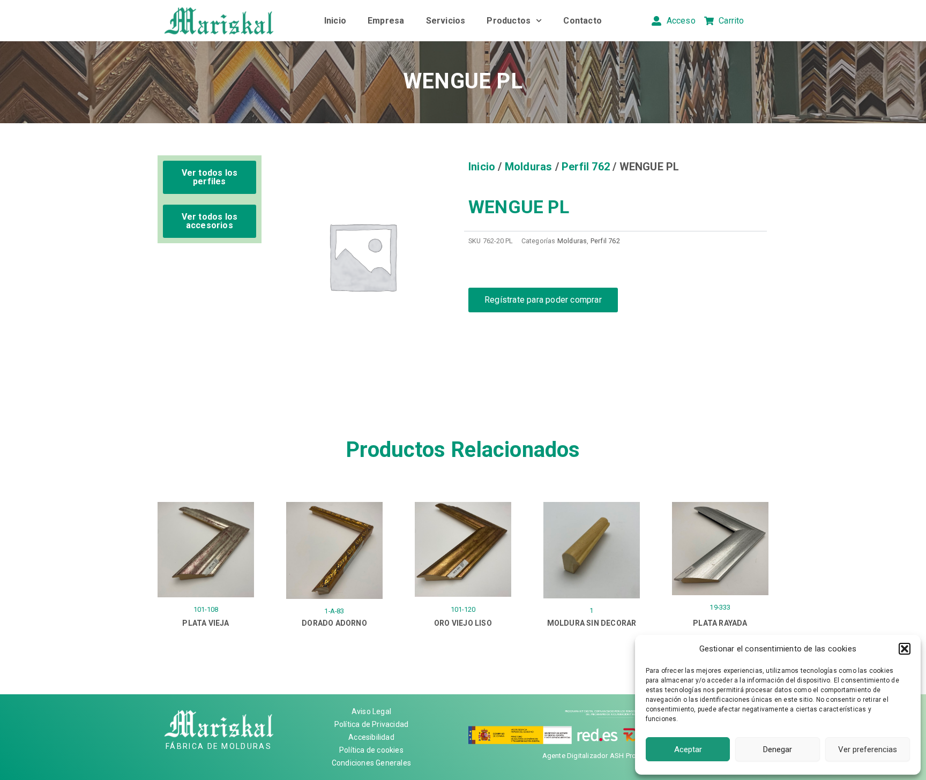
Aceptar (688, 749)
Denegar (777, 749)
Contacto (582, 21)
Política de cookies (371, 750)
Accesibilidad (371, 737)
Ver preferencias (867, 749)
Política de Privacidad (371, 724)
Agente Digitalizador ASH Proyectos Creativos (616, 756)
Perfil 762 (586, 166)
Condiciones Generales (371, 763)
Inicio (335, 21)
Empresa (386, 21)
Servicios (446, 21)
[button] (904, 648)
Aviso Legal (371, 711)
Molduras (528, 166)
